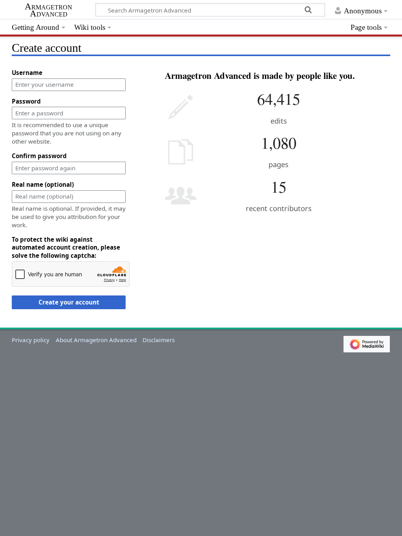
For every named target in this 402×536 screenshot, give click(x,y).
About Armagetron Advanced (96, 340)
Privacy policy (30, 340)
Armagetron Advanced (48, 10)
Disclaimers (159, 340)
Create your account (68, 302)
